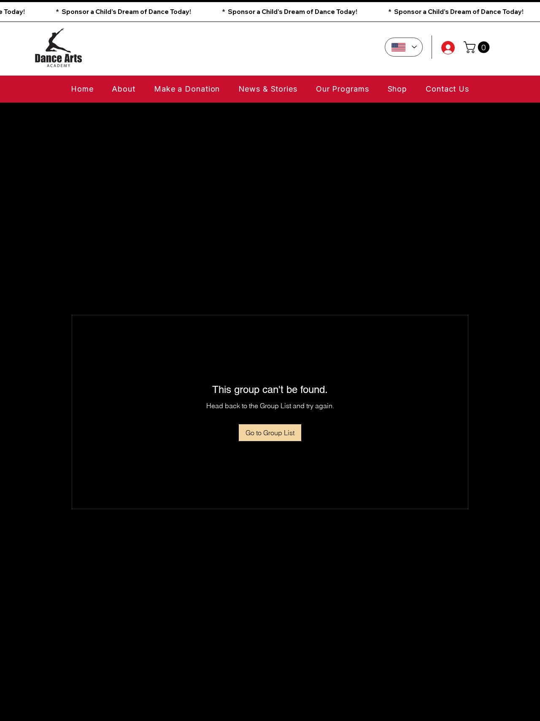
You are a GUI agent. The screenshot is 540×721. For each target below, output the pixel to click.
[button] (270, 12)
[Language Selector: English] (404, 47)
